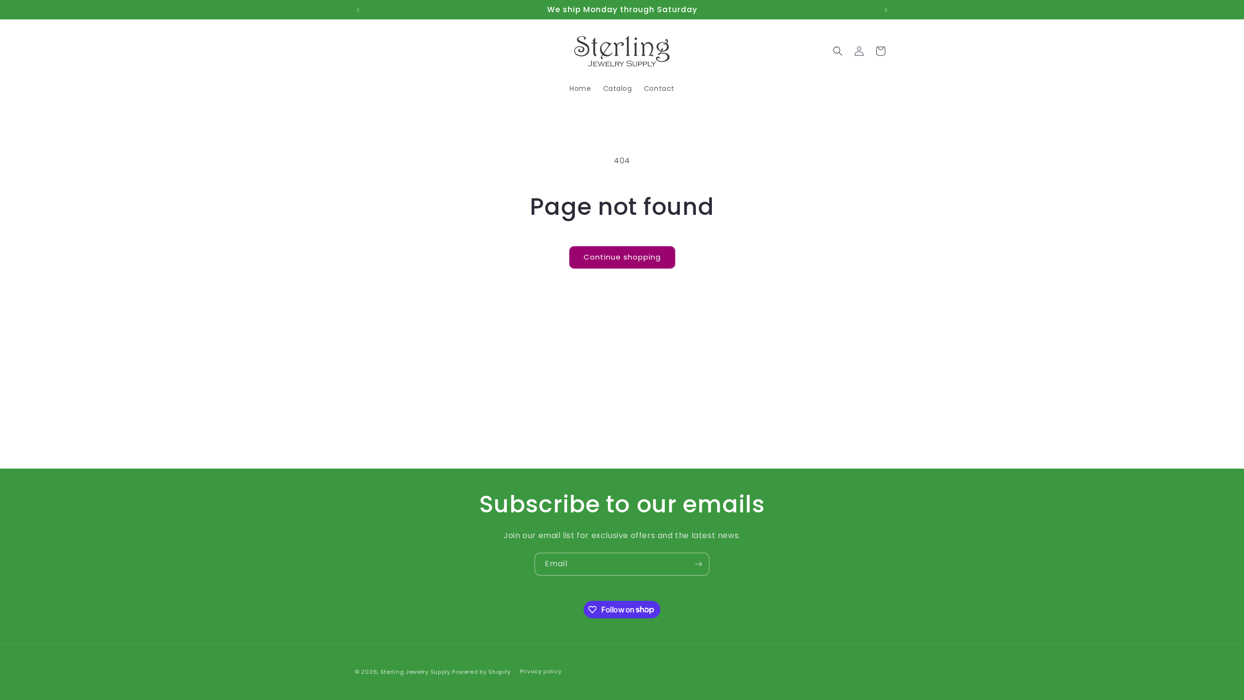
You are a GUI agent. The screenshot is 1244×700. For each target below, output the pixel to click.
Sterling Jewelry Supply (415, 672)
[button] (837, 51)
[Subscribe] (698, 564)
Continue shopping (622, 257)
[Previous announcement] (358, 9)
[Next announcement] (886, 9)
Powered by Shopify (481, 672)
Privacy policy (541, 671)
